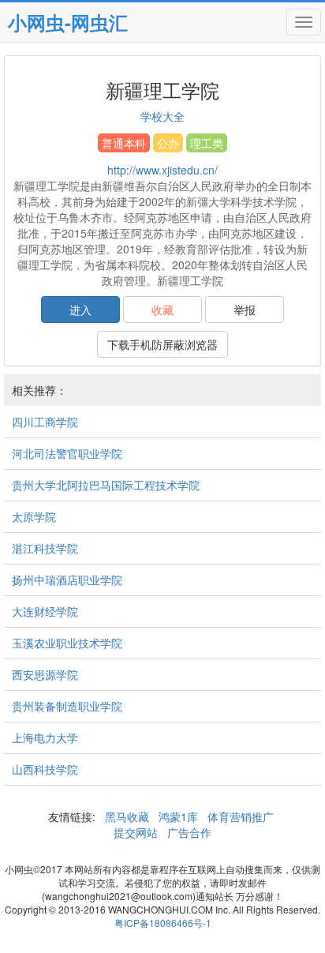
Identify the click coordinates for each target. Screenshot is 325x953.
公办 (168, 143)
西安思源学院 (45, 674)
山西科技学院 (45, 769)
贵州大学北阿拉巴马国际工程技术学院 (106, 485)
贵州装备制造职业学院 (67, 706)
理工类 (206, 143)
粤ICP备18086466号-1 (162, 922)
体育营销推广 (240, 816)
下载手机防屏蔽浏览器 (162, 344)
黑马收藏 (127, 816)
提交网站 (137, 832)
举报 (244, 309)
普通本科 (124, 143)
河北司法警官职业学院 (67, 453)
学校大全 (162, 116)
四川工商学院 (45, 422)
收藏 (162, 309)
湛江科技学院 (45, 548)
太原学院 (34, 516)
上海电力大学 (45, 737)
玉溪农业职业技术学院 (67, 643)
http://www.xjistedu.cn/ (162, 170)
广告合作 (187, 832)
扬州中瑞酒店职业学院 (67, 579)
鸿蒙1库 (178, 816)
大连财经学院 (45, 611)
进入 (80, 309)
